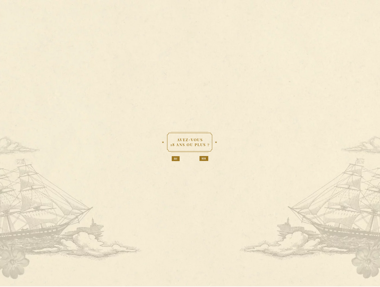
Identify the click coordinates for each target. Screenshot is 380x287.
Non (204, 158)
